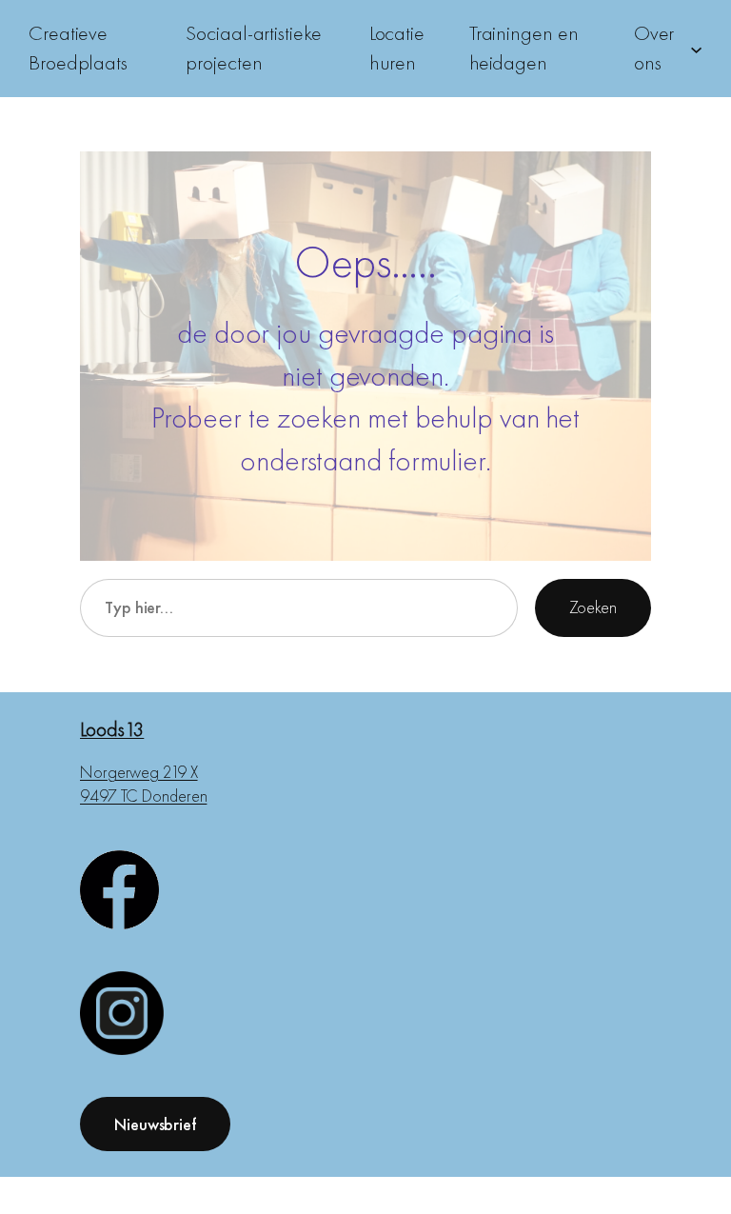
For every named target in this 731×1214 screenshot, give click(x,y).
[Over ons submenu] (696, 48)
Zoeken (593, 607)
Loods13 (112, 729)
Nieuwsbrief (155, 1124)
